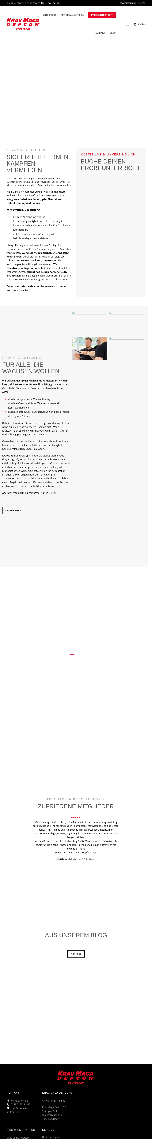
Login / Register (127, 24)
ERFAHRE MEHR (13, 510)
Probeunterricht (102, 15)
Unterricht (49, 15)
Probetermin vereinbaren (132, 3)
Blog (113, 33)
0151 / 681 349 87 (51, 3)
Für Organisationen (72, 15)
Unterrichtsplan (51, 1137)
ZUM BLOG (76, 953)
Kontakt (100, 33)
